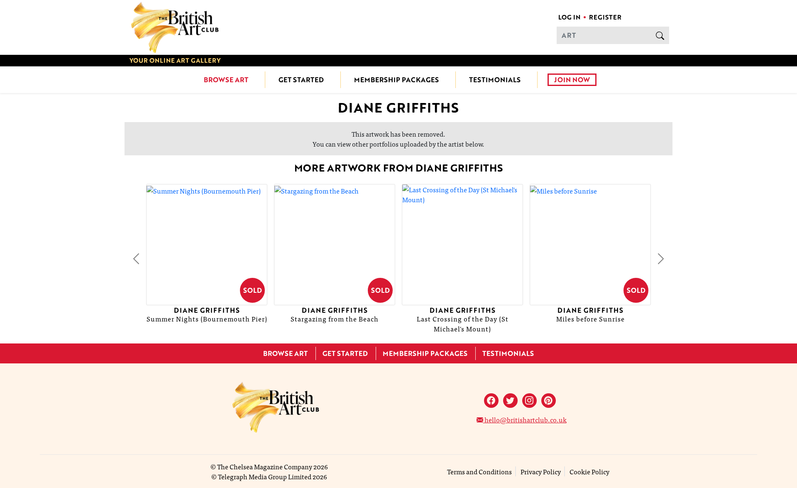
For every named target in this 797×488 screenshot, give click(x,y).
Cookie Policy (589, 471)
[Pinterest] (548, 400)
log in (569, 17)
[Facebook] (491, 400)
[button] (136, 259)
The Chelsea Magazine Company (264, 466)
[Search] (660, 35)
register (605, 17)
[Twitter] (510, 400)
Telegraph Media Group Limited (264, 476)
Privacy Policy (541, 471)
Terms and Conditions (479, 471)
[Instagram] (529, 400)
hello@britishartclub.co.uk (525, 419)
